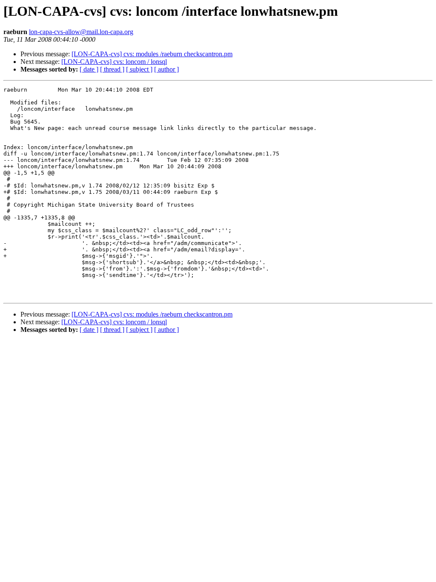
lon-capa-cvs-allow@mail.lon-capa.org (81, 31)
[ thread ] (112, 69)
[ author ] (166, 69)
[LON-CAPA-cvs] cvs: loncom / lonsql (114, 61)
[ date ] (89, 69)
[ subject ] (139, 69)
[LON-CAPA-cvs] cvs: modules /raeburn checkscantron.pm (152, 54)
